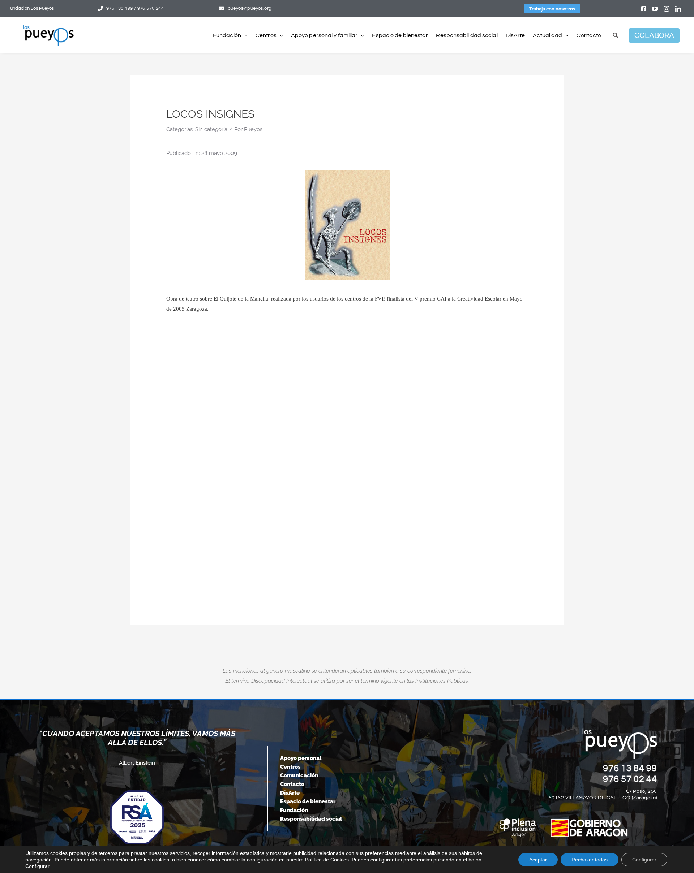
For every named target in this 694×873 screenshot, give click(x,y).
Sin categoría (211, 129)
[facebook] (643, 9)
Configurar (644, 860)
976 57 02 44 (630, 779)
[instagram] (666, 9)
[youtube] (655, 9)
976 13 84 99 (630, 768)
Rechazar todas (589, 860)
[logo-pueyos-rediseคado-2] (48, 27)
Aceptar (538, 860)
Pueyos (253, 129)
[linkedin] (678, 9)
